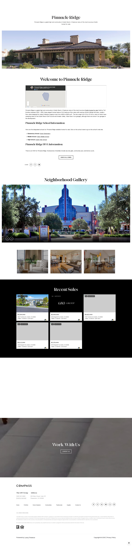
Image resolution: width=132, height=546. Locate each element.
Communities (48, 505)
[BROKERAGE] (114, 504)
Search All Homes (66, 157)
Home (17, 505)
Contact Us (78, 505)
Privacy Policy (111, 537)
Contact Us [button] (66, 451)
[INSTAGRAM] (97, 504)
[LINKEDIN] (101, 504)
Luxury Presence (29, 537)
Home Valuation (37, 505)
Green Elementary (45, 133)
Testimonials (59, 505)
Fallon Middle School (43, 136)
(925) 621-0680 (20, 496)
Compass (51, 516)
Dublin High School (41, 139)
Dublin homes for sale (91, 110)
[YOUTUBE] (105, 504)
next (11, 238)
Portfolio (26, 505)
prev (7, 238)
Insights (69, 505)
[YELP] (110, 504)
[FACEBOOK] (93, 504)
